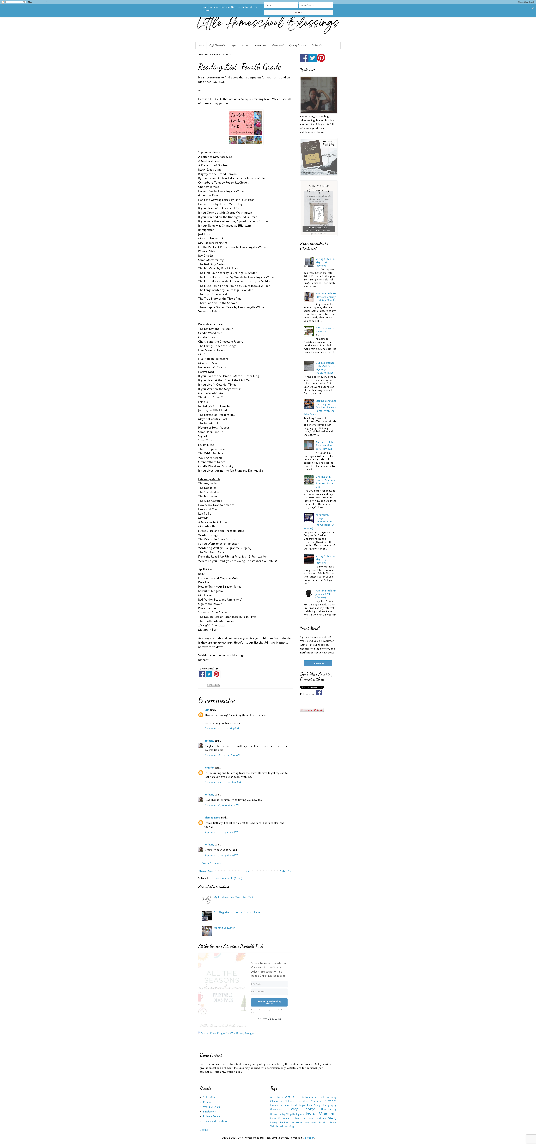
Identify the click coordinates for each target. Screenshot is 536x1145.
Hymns (300, 1114)
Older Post (285, 871)
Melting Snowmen (224, 927)
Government (276, 1109)
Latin (273, 1118)
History (292, 1109)
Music (298, 1118)
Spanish (323, 1122)
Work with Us (211, 1106)
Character (276, 1101)
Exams (274, 1105)
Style (233, 45)
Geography (329, 1105)
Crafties (330, 1101)
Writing (289, 1126)
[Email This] (208, 685)
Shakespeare (310, 1122)
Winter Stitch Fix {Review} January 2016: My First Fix (325, 297)
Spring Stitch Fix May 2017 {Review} (325, 559)
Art (287, 1097)
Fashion (284, 1105)
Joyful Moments (217, 45)
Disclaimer (209, 1111)
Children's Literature (296, 1101)
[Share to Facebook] (216, 685)
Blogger (309, 1137)
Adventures (276, 1097)
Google (204, 1129)
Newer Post (206, 871)
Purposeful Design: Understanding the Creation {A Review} (319, 521)
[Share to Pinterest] (218, 685)
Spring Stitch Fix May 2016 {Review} (325, 262)
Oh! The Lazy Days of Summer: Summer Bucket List (325, 481)
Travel (245, 45)
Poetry (273, 1122)
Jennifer (209, 767)
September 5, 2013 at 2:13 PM (221, 855)
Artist (296, 1097)
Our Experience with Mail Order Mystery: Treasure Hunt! (325, 367)
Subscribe (316, 45)
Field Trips (298, 1105)
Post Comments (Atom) (228, 878)
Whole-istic (277, 1126)
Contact (207, 1102)
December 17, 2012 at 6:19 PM (221, 728)
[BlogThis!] (210, 685)
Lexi (206, 709)
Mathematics (285, 1118)
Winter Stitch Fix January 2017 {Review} (325, 594)
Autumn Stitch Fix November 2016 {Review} (324, 445)
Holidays (309, 1109)
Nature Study (326, 1118)
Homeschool (277, 45)
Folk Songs (314, 1105)
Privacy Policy (211, 1116)
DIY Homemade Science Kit (324, 329)
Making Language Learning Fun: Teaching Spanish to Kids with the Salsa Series (320, 407)
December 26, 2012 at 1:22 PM (221, 805)
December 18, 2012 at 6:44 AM (222, 755)
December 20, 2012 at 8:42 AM (222, 782)
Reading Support (297, 45)
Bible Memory (328, 1097)
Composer (317, 1101)
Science (297, 1122)
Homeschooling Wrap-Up (282, 1114)
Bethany (209, 740)
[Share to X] (213, 685)
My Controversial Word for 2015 (233, 897)
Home (201, 45)
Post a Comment (211, 863)
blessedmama (212, 817)
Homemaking (328, 1109)
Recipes (284, 1122)
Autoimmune (260, 45)
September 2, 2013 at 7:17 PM (221, 832)
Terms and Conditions (216, 1121)
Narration (309, 1118)
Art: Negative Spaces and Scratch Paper (237, 912)
